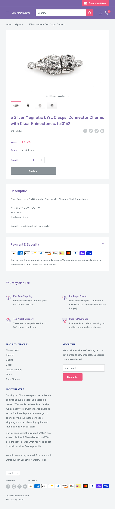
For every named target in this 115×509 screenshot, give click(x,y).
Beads (9, 364)
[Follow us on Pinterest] (19, 486)
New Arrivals (12, 350)
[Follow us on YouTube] (25, 486)
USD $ (10, 473)
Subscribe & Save (97, 3)
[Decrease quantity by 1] (25, 160)
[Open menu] (7, 13)
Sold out (33, 171)
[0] (106, 13)
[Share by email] (102, 130)
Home (9, 24)
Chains (9, 359)
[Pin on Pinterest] (91, 130)
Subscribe (72, 376)
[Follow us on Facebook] (8, 486)
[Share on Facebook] (85, 130)
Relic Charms (13, 379)
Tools (9, 374)
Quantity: (15, 159)
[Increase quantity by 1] (41, 160)
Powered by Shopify (15, 499)
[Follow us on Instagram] (14, 486)
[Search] (89, 12)
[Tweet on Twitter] (96, 130)
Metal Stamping (14, 369)
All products (20, 24)
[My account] (100, 12)
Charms (10, 354)
